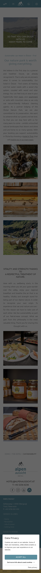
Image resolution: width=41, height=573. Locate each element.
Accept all (21, 557)
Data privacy (32, 567)
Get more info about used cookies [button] (19, 562)
